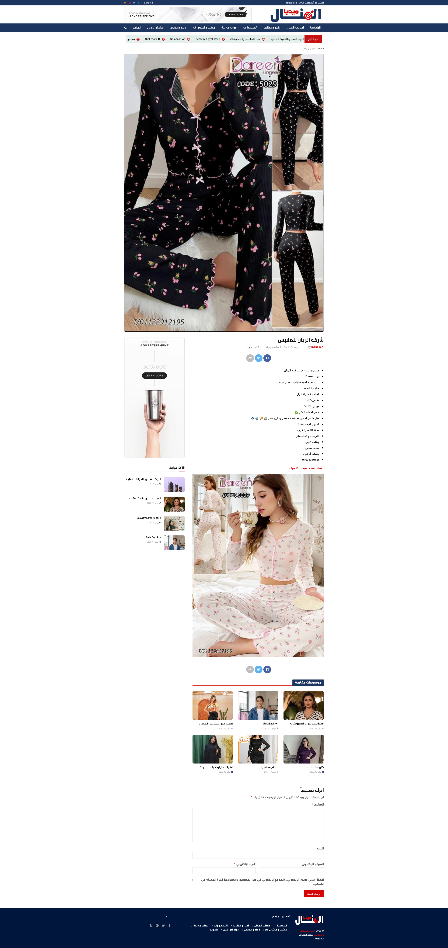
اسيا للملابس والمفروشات (307, 723)
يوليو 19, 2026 (316, 728)
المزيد (137, 27)
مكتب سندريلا (269, 767)
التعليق (318, 804)
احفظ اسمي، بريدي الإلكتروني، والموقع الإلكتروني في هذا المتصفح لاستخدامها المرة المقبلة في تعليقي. (262, 881)
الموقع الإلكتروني (313, 864)
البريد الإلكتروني (244, 864)
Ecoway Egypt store (293, 39)
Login (148, 2)
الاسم (319, 848)
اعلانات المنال (295, 27)
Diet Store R (237, 39)
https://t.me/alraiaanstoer (306, 468)
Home (321, 48)
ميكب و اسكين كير (203, 27)
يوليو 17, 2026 (270, 728)
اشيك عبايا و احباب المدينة (216, 767)
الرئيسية (315, 27)
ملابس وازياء (309, 48)
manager (317, 346)
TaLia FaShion (169, 39)
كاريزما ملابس (142, 39)
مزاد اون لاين (155, 27)
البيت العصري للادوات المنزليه (143, 479)
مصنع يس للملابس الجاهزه (204, 39)
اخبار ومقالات (272, 27)
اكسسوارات (250, 27)
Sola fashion (263, 39)
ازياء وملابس (178, 27)
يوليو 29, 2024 (290, 346)
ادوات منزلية (229, 27)
